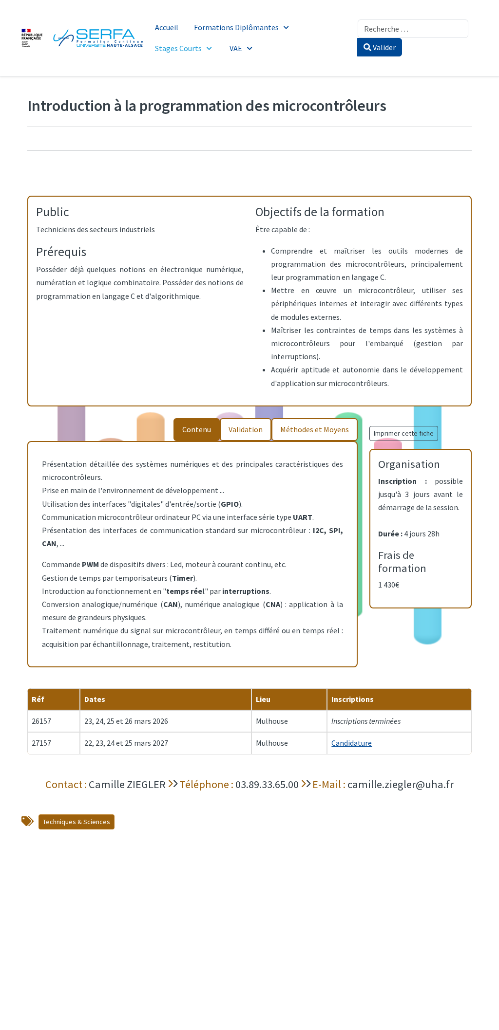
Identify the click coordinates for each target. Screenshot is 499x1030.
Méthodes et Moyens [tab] (314, 429)
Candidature (351, 743)
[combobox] (413, 28)
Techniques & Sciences (76, 821)
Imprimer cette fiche (404, 433)
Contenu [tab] (196, 429)
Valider (383, 47)
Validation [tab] (246, 429)
